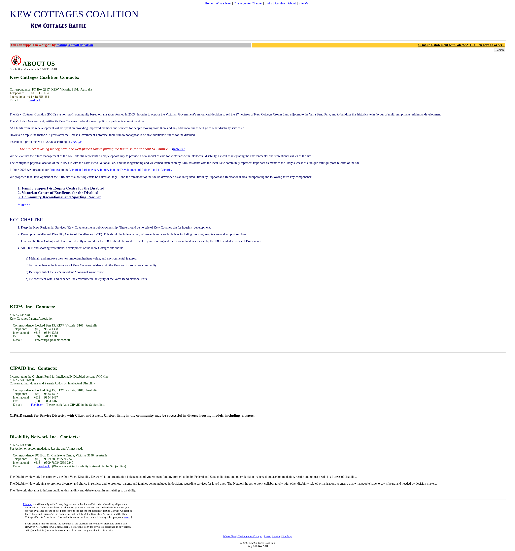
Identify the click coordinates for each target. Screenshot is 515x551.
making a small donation (74, 45)
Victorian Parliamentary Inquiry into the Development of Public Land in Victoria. (120, 169)
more (127, 517)
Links (268, 3)
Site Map (304, 3)
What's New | (230, 536)
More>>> (24, 204)
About (292, 3)
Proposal (55, 169)
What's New (223, 3)
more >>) (179, 149)
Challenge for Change (248, 3)
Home (209, 3)
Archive (280, 3)
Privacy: (27, 504)
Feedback (35, 100)
